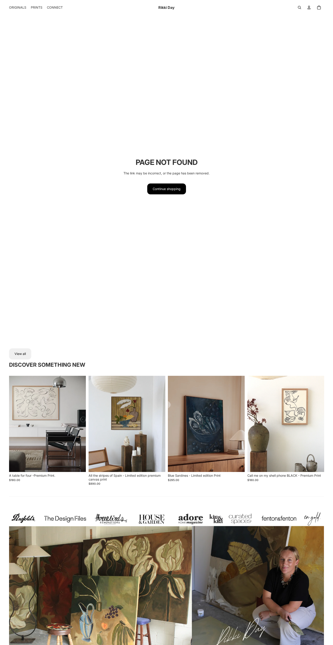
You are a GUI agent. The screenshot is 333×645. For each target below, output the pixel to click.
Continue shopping (167, 189)
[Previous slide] (16, 424)
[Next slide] (79, 424)
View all (20, 354)
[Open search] (299, 7)
